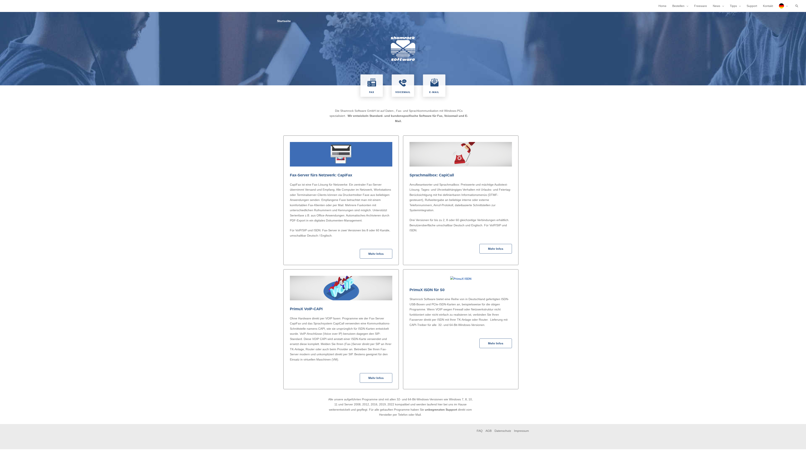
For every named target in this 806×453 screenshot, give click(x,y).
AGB (488, 430)
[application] (686, 6)
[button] (797, 6)
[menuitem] (783, 6)
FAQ (480, 430)
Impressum (521, 430)
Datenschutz (503, 430)
